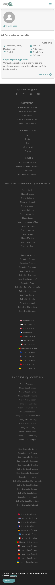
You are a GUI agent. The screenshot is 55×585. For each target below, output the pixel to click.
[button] (50, 4)
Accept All (8, 581)
